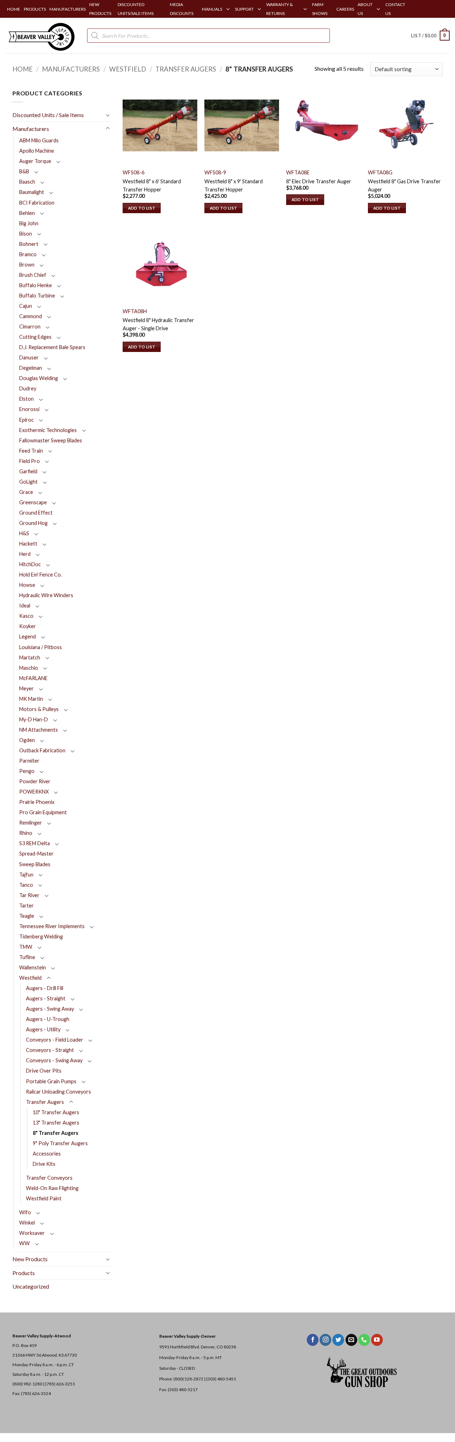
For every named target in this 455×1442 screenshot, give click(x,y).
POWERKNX (34, 792)
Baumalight (31, 192)
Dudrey (27, 388)
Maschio (28, 668)
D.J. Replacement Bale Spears (52, 347)
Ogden (27, 740)
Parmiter (29, 761)
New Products (30, 1259)
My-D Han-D (33, 719)
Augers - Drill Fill (44, 988)
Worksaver (32, 1233)
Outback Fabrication (42, 750)
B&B (24, 171)
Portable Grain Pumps (51, 1081)
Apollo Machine (36, 151)
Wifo (25, 1212)
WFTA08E (298, 172)
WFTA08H (135, 311)
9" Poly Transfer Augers (60, 1143)
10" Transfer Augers (56, 1112)
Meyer (26, 688)
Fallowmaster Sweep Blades (50, 440)
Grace (26, 492)
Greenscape (33, 502)
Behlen (27, 213)
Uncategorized (30, 1286)
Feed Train (31, 451)
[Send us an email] (351, 1340)
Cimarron (30, 326)
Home (22, 69)
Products (23, 1272)
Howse (27, 585)
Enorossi (29, 409)
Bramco (28, 254)
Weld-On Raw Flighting (52, 1188)
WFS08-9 (215, 172)
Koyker (27, 626)
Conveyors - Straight (50, 1050)
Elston (26, 399)
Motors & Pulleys (39, 709)
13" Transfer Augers (56, 1123)
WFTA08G (380, 172)
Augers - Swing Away (50, 1009)
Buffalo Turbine (37, 296)
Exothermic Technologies (48, 430)
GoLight (28, 482)
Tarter (26, 905)
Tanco (26, 885)
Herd (25, 554)
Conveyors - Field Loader (54, 1040)
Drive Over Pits (43, 1071)
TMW (25, 947)
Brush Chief (32, 275)
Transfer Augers (185, 69)
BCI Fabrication (36, 203)
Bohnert (28, 244)
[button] (430, 36)
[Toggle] (107, 115)
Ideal (24, 605)
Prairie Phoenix (36, 802)
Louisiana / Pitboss (40, 647)
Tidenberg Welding (41, 936)
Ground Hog (33, 523)
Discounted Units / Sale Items (48, 114)
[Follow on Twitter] (338, 1340)
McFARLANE (33, 678)
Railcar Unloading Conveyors (58, 1092)
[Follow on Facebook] (312, 1340)
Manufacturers (71, 69)
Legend (27, 636)
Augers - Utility (43, 1029)
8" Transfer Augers (55, 1133)
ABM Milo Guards (39, 140)
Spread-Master (36, 854)
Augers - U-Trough (47, 1019)
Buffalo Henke (35, 285)
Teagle (26, 916)
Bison (25, 234)
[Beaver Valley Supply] (40, 36)
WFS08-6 (133, 172)
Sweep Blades (34, 864)
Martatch (29, 657)
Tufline (27, 957)
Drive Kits (44, 1164)
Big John (28, 223)
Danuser (29, 357)
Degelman (30, 368)
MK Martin (31, 699)
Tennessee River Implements (52, 926)
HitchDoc (30, 564)
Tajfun (26, 875)
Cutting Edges (35, 337)
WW (24, 1243)
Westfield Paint (43, 1198)
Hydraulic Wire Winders (46, 595)
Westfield (127, 69)
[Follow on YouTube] (377, 1340)
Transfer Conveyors (49, 1178)
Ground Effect (36, 513)
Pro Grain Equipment (43, 812)
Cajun (25, 306)
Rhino (25, 833)
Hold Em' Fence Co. (40, 575)
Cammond (30, 316)
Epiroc (26, 420)
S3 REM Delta (34, 843)
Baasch (27, 182)
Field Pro (29, 461)
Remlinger (30, 823)
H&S (24, 533)
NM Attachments (38, 730)
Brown (26, 265)
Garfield (28, 471)
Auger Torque (35, 161)
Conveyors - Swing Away (54, 1060)
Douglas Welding (38, 378)
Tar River (29, 895)
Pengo (26, 771)
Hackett (28, 544)
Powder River (34, 781)
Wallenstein (32, 967)
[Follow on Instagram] (325, 1340)
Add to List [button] (142, 208)
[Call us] (364, 1340)
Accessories (47, 1154)
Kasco (26, 616)
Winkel (27, 1223)
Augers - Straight (45, 998)
